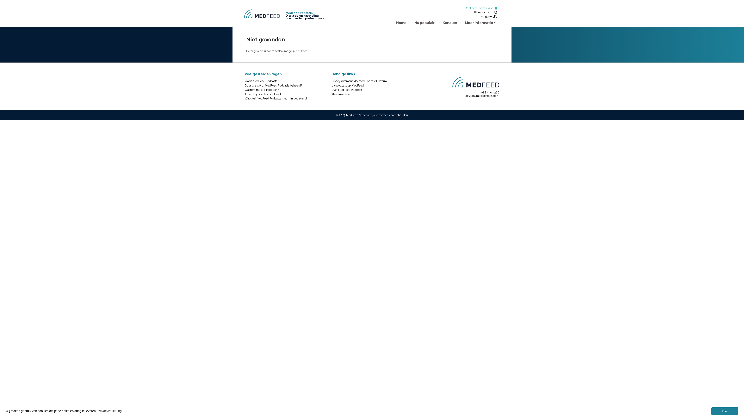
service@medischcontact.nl (482, 95)
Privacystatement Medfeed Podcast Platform (359, 81)
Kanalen (450, 23)
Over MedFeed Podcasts (347, 89)
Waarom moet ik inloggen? (262, 89)
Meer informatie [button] (479, 23)
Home (401, 23)
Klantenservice (484, 12)
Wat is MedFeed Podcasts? (262, 81)
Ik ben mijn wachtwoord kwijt (263, 94)
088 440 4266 (490, 92)
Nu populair (424, 23)
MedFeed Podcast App (480, 8)
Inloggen (486, 16)
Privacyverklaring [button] (110, 411)
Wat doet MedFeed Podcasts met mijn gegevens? (276, 98)
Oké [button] (725, 411)
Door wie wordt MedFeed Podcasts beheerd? (273, 85)
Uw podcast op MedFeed (348, 85)
